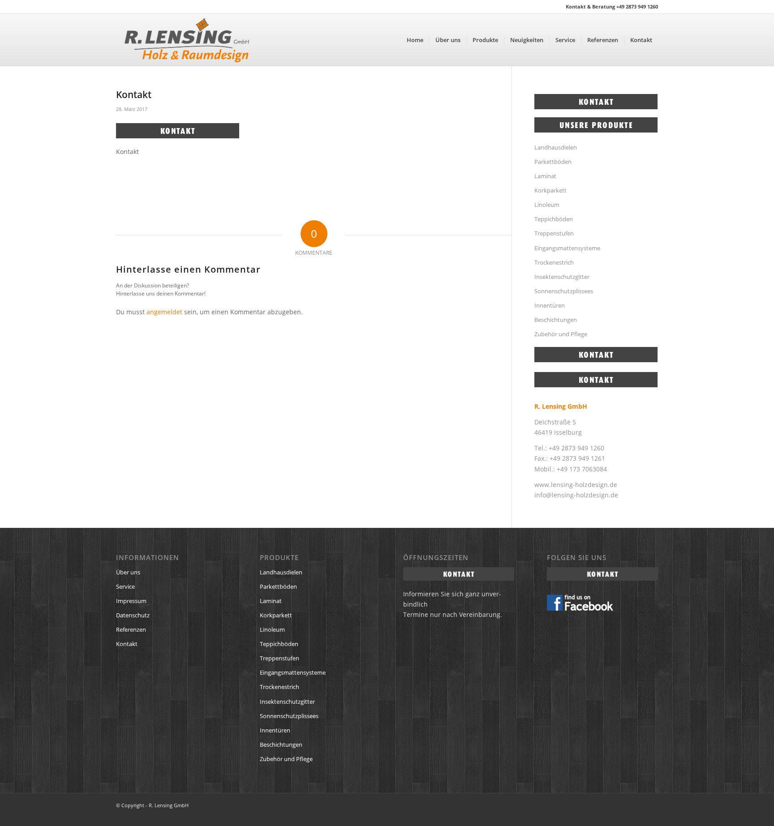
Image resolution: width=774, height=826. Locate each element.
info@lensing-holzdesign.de (576, 495)
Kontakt (127, 644)
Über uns (128, 572)
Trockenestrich (554, 262)
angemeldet (164, 312)
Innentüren (549, 305)
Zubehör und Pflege (560, 334)
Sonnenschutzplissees (563, 291)
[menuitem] (415, 40)
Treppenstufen (554, 233)
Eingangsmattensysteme (567, 248)
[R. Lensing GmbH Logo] (187, 40)
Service (125, 586)
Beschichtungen (555, 320)
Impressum (131, 601)
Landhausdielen (555, 147)
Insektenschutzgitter (561, 277)
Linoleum (546, 205)
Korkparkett (550, 190)
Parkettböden (553, 162)
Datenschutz (133, 615)
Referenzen (131, 629)
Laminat (545, 176)
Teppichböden (553, 219)
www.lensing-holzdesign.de (575, 484)
